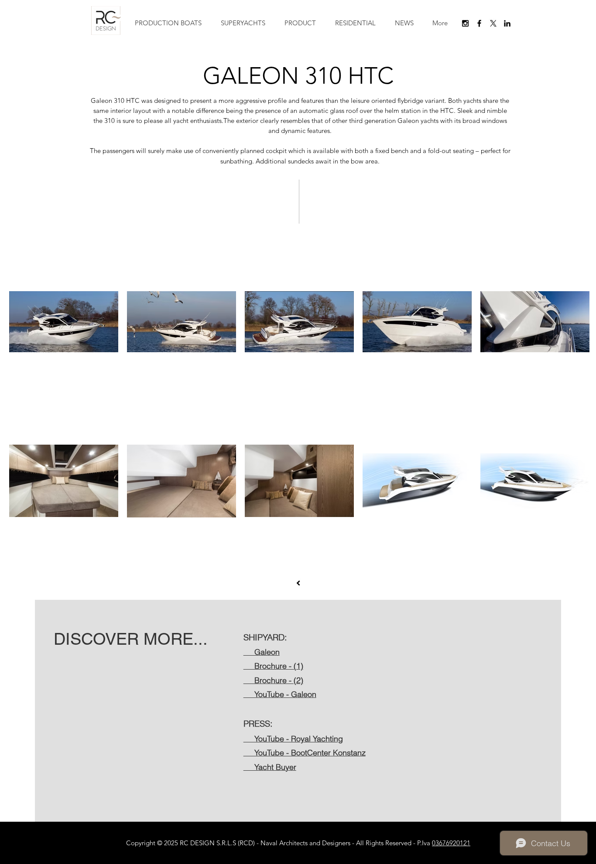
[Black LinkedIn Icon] (507, 23)
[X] (493, 23)
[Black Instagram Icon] (465, 23)
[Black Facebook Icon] (479, 23)
